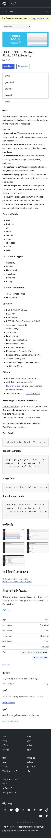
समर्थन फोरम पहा (8, 702)
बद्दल (4, 736)
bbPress (7, 788)
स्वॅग (28, 771)
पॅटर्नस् (29, 750)
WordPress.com (10, 779)
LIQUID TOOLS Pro (15, 386)
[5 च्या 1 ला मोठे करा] (21, 532)
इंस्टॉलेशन (8, 89)
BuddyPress (9, 792)
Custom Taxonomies (40, 658)
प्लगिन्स (29, 745)
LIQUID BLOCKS (10, 406)
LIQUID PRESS (33, 393)
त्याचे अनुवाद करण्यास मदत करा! (39, 18)
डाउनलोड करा (8, 66)
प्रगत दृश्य (6, 664)
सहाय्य (4, 762)
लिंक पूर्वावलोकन (23, 66)
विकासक (5, 766)
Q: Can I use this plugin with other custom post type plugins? (17, 580)
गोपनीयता (5, 750)
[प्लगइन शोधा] (28, 26)
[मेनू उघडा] (47, 3)
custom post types (41, 652)
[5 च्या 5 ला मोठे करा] (21, 558)
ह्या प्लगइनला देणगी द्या (10, 721)
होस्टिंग (5, 745)
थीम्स (29, 741)
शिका (4, 758)
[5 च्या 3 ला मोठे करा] (21, 545)
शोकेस (29, 736)
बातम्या (4, 741)
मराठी (10, 804)
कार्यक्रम (30, 762)
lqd (3, 59)
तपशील (7, 76)
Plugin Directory (9, 11)
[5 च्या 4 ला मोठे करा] (45, 545)
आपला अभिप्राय (8, 683)
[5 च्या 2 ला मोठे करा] (45, 532)
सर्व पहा (46, 683)
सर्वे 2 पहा (45, 647)
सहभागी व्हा (31, 758)
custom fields (27, 652)
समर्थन (7, 101)
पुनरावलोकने (9, 82)
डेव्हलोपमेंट (9, 95)
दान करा (31, 766)
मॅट (4, 784)
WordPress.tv (9, 771)
